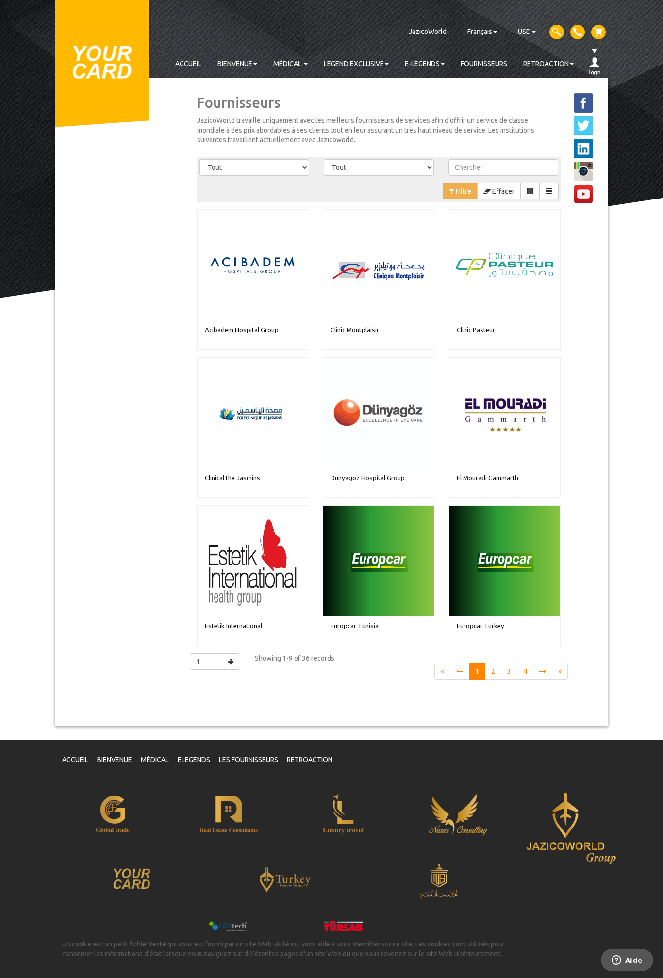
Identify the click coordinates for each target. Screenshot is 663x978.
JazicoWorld (428, 31)
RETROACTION (546, 63)
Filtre (462, 191)
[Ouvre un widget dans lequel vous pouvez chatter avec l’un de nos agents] (626, 961)
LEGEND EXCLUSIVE (354, 63)
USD (524, 31)
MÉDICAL (288, 63)
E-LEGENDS (422, 63)
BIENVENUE (234, 63)
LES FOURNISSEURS (248, 759)
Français (479, 31)
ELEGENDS (194, 759)
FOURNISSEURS (484, 63)
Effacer (502, 191)
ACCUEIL (188, 63)
